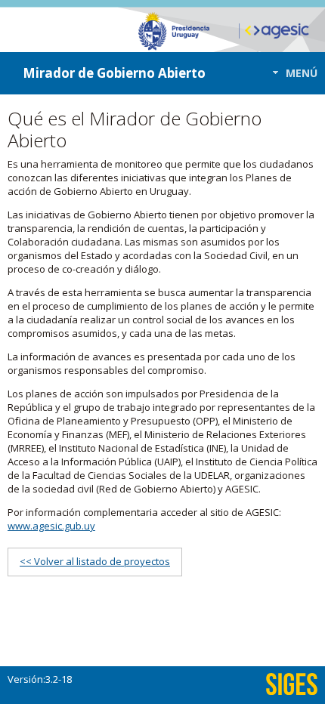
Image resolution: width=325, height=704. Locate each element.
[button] (290, 73)
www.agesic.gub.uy (51, 526)
